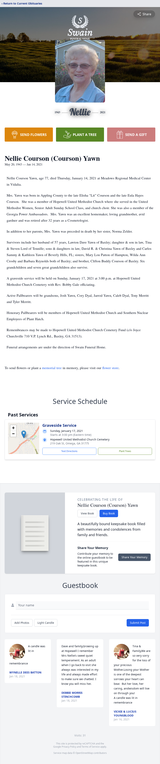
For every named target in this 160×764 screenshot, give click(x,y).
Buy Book (109, 513)
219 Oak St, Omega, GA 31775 (69, 443)
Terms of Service (91, 746)
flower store (110, 367)
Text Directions (69, 451)
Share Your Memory (134, 557)
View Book (87, 513)
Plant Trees (125, 451)
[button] (23, 434)
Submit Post (138, 623)
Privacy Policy (69, 746)
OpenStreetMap (84, 753)
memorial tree (52, 367)
